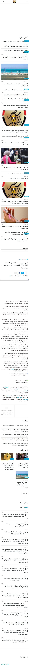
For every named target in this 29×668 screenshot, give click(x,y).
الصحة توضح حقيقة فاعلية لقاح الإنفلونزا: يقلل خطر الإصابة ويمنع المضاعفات (15, 227)
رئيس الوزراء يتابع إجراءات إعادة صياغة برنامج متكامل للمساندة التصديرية (16, 586)
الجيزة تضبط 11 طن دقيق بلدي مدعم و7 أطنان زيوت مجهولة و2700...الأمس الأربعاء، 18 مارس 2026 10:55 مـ (15, 202)
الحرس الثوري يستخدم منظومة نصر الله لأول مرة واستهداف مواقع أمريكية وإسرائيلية (15, 239)
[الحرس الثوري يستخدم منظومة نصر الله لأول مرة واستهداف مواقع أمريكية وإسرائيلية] (14, 233)
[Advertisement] (14, 18)
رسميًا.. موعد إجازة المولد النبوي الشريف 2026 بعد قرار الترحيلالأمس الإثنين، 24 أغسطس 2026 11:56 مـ (15, 516)
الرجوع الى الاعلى (5, 664)
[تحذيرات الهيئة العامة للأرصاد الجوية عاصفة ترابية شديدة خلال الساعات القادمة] (14, 137)
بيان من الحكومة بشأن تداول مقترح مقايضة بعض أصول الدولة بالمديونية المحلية (7, 466)
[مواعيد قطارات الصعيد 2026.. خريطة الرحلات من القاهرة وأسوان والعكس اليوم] (14, 99)
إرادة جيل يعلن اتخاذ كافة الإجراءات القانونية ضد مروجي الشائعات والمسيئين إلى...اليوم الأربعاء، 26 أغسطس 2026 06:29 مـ (15, 541)
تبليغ (10, 275)
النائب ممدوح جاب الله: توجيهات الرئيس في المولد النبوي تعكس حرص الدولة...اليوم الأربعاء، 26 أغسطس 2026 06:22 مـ (15, 632)
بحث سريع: (25, 248)
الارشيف (26, 259)
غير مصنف (21, 259)
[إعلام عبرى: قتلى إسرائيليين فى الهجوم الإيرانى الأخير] (14, 41)
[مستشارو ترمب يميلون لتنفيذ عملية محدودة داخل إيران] (14, 90)
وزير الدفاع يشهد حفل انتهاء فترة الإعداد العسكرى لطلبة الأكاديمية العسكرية (15, 641)
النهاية (12, 369)
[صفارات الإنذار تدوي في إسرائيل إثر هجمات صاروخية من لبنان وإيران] (14, 51)
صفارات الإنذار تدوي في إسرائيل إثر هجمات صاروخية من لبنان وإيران (15, 58)
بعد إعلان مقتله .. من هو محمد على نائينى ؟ (18, 178)
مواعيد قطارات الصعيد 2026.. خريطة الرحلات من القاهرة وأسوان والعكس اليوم (15, 106)
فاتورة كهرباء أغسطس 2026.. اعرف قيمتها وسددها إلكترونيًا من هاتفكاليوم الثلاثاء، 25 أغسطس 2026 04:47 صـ (15, 570)
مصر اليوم (17, 388)
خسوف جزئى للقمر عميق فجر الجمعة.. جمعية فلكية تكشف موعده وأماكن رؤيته (15, 579)
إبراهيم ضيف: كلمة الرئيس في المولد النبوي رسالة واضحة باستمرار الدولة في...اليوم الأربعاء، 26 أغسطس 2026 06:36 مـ (15, 560)
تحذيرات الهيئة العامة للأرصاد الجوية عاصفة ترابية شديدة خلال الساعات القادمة (14, 143)
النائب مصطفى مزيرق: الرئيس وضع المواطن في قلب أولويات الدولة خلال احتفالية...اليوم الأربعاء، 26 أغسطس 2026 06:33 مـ (15, 551)
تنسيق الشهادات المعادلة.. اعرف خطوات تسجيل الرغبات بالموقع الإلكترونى (15, 168)
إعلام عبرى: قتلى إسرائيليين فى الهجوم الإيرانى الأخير (16, 46)
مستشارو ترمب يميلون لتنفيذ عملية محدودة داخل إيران (16, 94)
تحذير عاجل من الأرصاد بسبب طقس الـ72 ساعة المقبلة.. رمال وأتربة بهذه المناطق (15, 623)
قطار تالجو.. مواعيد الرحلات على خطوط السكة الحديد (15, 425)
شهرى (21, 507)
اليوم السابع (5, 387)
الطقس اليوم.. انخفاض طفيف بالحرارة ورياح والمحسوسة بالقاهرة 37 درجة (15, 84)
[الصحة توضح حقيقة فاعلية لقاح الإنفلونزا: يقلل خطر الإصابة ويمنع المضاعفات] (14, 215)
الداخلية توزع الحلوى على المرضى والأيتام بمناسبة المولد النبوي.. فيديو (15, 525)
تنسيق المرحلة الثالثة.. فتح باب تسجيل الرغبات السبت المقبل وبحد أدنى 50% (16, 532)
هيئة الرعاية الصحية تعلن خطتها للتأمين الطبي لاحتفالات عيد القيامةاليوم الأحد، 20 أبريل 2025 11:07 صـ (15, 131)
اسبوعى (26, 507)
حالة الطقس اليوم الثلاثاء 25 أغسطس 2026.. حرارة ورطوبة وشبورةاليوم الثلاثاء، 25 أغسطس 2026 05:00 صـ (15, 614)
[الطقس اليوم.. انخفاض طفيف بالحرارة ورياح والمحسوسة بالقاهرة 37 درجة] (14, 72)
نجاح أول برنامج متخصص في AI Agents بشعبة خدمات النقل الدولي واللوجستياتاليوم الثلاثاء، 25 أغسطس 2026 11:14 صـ (15, 605)
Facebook (25, 493)
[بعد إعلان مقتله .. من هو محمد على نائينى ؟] (14, 174)
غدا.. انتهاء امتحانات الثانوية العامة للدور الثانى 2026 (23, 465)
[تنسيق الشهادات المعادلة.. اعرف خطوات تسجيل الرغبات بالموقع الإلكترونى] (14, 156)
